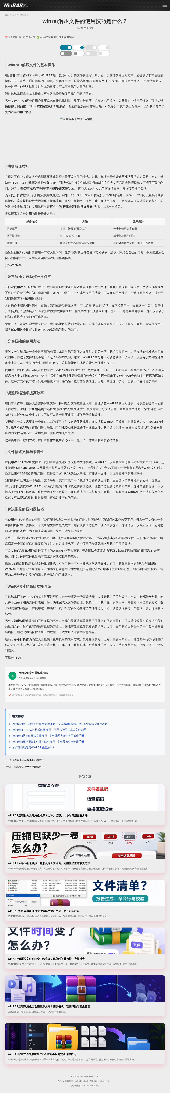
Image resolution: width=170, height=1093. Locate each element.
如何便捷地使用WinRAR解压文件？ (33, 747)
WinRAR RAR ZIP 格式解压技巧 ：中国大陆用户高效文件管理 (49, 729)
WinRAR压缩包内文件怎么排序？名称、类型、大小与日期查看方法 (47, 815)
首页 (7, 14)
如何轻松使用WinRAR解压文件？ (29, 766)
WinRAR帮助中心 (20, 14)
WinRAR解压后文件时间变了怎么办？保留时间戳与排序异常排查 (46, 958)
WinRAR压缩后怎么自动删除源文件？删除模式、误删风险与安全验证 (49, 1006)
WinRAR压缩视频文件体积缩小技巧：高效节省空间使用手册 (48, 741)
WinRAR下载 (15, 5)
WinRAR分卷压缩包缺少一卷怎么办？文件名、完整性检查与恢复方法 (49, 863)
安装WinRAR (13, 265)
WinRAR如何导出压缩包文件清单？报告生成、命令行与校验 (44, 911)
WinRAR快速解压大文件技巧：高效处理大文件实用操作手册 (48, 735)
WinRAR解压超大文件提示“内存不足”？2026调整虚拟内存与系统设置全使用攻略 (60, 723)
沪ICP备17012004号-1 (99, 1081)
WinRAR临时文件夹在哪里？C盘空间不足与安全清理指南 (42, 1054)
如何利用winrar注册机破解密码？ (28, 760)
